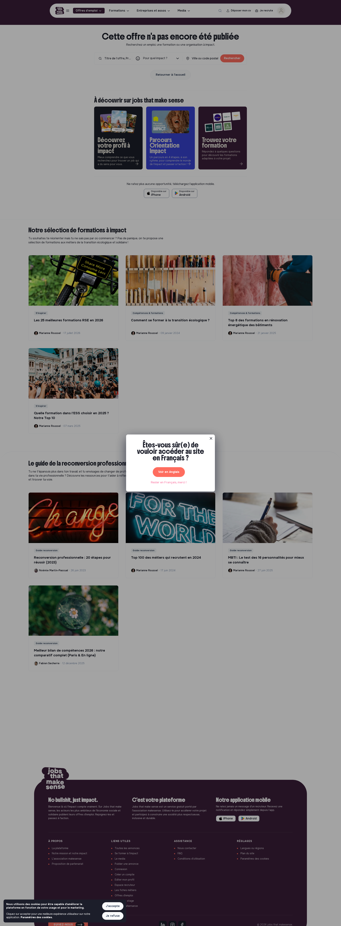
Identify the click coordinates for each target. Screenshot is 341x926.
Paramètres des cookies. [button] (37, 917)
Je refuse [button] (113, 916)
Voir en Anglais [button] (168, 472)
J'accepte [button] (113, 906)
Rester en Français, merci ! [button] (169, 482)
